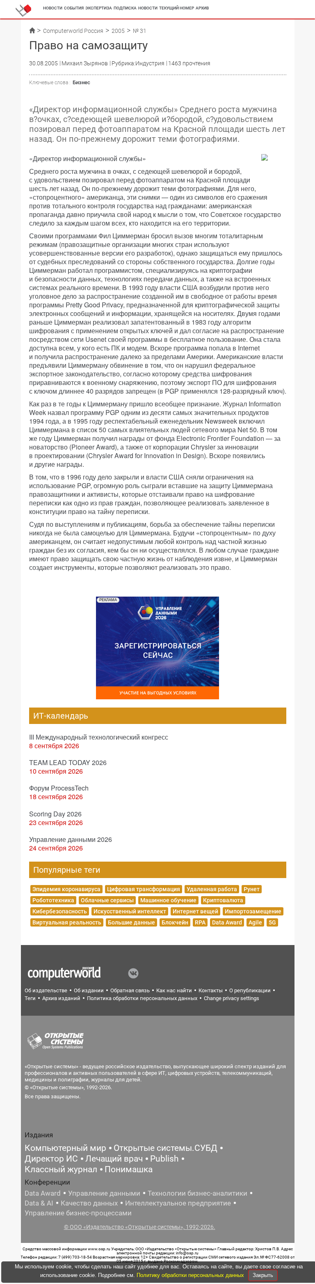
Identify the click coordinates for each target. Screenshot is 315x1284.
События (74, 8)
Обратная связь (130, 990)
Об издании (89, 990)
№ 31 (139, 31)
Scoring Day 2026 (55, 813)
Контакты (211, 990)
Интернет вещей (195, 911)
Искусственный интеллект (130, 911)
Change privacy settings (231, 998)
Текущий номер (176, 8)
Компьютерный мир (65, 1148)
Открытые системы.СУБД (165, 1148)
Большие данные (131, 922)
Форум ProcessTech (59, 788)
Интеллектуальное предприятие (178, 1203)
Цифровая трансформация (143, 889)
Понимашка (129, 1169)
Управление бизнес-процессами (78, 1213)
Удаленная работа (212, 889)
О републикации (250, 990)
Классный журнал (61, 1169)
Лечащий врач (114, 1159)
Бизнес (81, 82)
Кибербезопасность (59, 911)
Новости (52, 8)
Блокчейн (175, 922)
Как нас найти (174, 990)
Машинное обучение (168, 900)
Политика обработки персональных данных (142, 998)
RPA (200, 922)
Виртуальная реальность (66, 922)
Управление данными (104, 1193)
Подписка (125, 8)
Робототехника (53, 900)
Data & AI (39, 1203)
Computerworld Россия (73, 31)
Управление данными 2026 (70, 839)
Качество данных (89, 1203)
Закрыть (263, 1275)
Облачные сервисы (107, 900)
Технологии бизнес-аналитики (197, 1193)
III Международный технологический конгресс (98, 737)
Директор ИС (51, 1159)
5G (272, 922)
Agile (255, 922)
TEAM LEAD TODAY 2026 (68, 762)
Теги (30, 998)
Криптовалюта (223, 900)
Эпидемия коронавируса (66, 889)
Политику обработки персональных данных (191, 1275)
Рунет (252, 889)
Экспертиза (98, 8)
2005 (118, 31)
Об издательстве (46, 990)
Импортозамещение (253, 911)
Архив (202, 8)
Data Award (227, 922)
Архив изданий (61, 998)
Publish (164, 1159)
